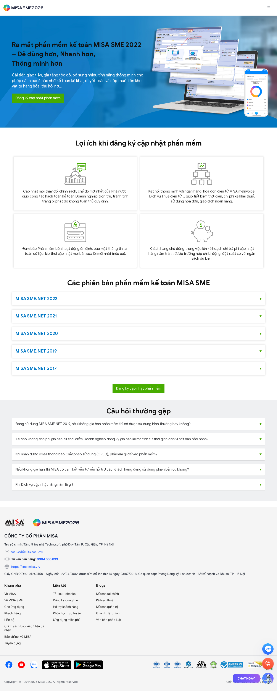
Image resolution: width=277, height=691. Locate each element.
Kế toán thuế (104, 600)
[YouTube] (21, 664)
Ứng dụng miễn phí (66, 619)
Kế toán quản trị (107, 606)
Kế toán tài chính (107, 594)
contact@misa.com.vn (27, 551)
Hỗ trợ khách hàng (66, 606)
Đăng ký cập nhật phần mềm (38, 98)
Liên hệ (9, 619)
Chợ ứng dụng (14, 606)
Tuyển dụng (12, 643)
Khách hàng (12, 613)
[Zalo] (34, 664)
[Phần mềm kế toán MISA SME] (25, 8)
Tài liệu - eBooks (64, 594)
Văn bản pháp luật (108, 619)
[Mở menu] (269, 8)
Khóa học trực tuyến (67, 613)
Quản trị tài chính (107, 613)
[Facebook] (8, 664)
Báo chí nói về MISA (17, 636)
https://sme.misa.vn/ (25, 566)
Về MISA (10, 594)
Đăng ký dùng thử (65, 600)
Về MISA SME (13, 600)
